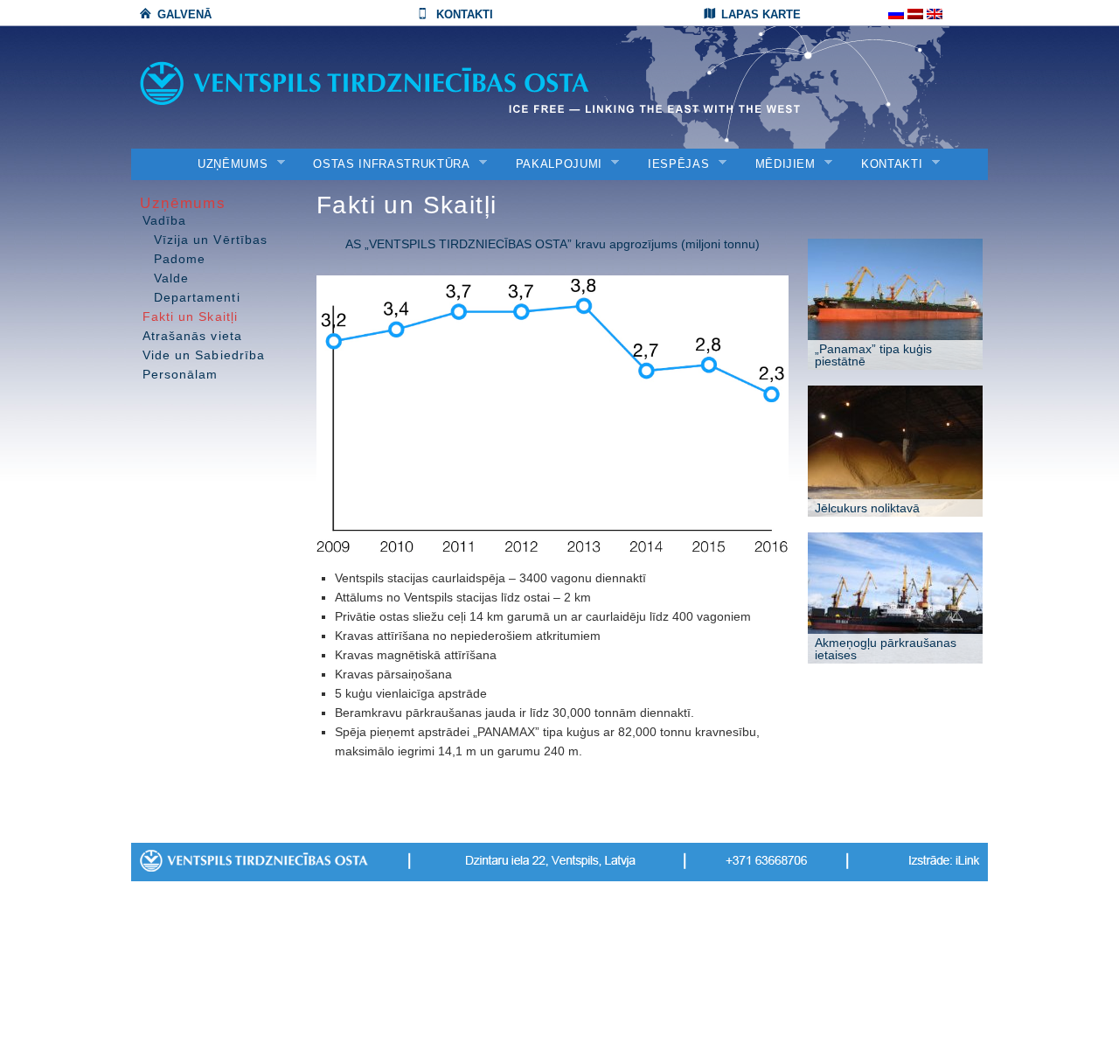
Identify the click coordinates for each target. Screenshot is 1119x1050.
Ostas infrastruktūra (385, 164)
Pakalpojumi (553, 164)
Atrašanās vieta (192, 336)
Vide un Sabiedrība (203, 355)
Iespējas (672, 164)
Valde (171, 278)
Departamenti (197, 297)
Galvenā (184, 14)
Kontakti (464, 14)
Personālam (180, 374)
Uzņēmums (227, 164)
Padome (179, 259)
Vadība (164, 220)
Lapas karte (761, 14)
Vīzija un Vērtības (211, 240)
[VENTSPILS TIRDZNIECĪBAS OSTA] (402, 83)
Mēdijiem (780, 164)
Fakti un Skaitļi (190, 316)
